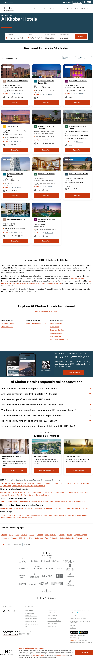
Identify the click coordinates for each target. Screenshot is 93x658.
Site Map (72, 625)
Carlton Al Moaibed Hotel (78, 174)
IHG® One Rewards (86, 9)
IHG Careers (29, 610)
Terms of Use (74, 616)
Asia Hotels (16, 515)
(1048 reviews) (49, 140)
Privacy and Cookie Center (78, 618)
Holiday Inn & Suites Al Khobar (77, 127)
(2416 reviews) (18, 232)
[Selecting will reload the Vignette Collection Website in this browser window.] (68, 560)
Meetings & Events (56, 9)
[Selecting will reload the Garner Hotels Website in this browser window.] (22, 584)
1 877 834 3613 (24, 634)
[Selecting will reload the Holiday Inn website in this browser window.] (70, 576)
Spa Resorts (28, 486)
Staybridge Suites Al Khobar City (46, 82)
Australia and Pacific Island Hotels (35, 515)
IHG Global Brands (31, 616)
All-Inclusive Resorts (34, 492)
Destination (9, 34)
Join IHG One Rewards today (51, 283)
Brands (66, 9)
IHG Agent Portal (30, 621)
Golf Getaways (39, 486)
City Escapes (5, 483)
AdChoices (73, 613)
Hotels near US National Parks (30, 502)
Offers (46, 9)
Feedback (73, 628)
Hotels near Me (6, 508)
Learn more (75, 640)
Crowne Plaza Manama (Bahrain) (46, 220)
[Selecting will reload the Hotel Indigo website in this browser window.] (37, 568)
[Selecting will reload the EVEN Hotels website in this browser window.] (47, 576)
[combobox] (16, 38)
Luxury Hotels (18, 508)
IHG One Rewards (77, 278)
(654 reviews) (48, 186)
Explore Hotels (29, 613)
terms (42, 654)
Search (81, 36)
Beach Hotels (5, 492)
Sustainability (52, 618)
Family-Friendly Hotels (8, 502)
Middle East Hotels (13, 518)
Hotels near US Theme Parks (54, 502)
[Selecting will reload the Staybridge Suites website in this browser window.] (57, 584)
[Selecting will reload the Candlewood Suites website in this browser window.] (46, 591)
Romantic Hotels (73, 483)
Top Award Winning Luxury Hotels (75, 508)
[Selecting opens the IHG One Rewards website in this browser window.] (46, 598)
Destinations (38, 9)
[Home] (3, 544)
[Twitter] (9, 611)
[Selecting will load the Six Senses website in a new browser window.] (22, 560)
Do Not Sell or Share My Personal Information (80, 621)
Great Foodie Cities (18, 483)
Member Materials (53, 623)
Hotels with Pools (58, 483)
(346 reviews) (17, 141)
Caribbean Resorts (19, 492)
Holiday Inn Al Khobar (46, 174)
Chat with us (9, 2)
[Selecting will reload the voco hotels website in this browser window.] (49, 568)
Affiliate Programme (31, 624)
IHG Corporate (52, 626)
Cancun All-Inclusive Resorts (54, 492)
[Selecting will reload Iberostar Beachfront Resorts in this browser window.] (34, 576)
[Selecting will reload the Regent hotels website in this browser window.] (34, 560)
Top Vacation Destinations (35, 508)
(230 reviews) (79, 142)
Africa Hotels (27, 518)
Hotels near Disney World (75, 502)
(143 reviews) (48, 94)
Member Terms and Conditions (79, 610)
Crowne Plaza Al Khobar (78, 81)
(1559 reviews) (80, 93)
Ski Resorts (84, 483)
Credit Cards (74, 9)
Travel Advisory (52, 615)
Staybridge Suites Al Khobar (15, 175)
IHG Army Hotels (53, 613)
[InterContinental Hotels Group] (8, 9)
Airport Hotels (5, 486)
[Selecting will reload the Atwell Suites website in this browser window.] (43, 584)
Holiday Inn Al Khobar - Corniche (46, 127)
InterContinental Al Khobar (17, 81)
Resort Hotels (17, 486)
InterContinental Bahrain (16, 219)
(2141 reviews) (49, 233)
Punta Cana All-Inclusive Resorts (36, 495)
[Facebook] (4, 611)
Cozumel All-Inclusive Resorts (78, 492)
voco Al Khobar (12, 126)
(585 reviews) (17, 187)
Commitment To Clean (54, 621)
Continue (84, 652)
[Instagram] (14, 611)
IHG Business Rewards (54, 610)
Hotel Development (31, 618)
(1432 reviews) (18, 93)
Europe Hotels (5, 515)
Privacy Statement (61, 655)
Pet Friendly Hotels (53, 508)
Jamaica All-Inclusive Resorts (11, 495)
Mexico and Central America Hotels (62, 515)
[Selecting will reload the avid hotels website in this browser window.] (33, 584)
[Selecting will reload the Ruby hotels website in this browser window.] (59, 568)
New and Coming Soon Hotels (39, 483)
